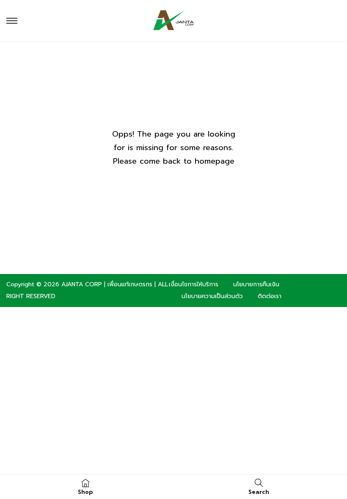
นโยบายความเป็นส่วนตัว (212, 296)
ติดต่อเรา (269, 296)
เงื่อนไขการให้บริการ (193, 284)
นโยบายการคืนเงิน (256, 284)
